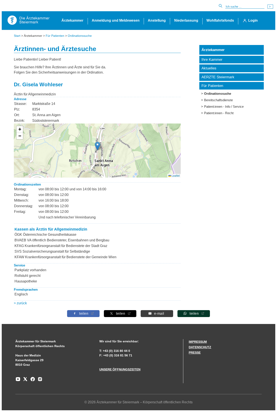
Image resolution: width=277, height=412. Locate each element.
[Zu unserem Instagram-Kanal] (39, 380)
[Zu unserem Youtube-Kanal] (18, 380)
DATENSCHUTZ (200, 347)
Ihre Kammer (211, 60)
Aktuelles (208, 68)
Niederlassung (186, 20)
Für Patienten (55, 35)
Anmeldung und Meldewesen (116, 20)
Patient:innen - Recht (219, 113)
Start (17, 35)
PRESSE (195, 352)
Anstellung (157, 20)
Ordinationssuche (80, 35)
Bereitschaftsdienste (218, 100)
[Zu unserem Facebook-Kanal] (31, 380)
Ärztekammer (72, 20)
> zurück (20, 303)
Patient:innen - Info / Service (224, 106)
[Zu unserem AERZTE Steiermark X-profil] (24, 380)
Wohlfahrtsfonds (220, 20)
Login (253, 20)
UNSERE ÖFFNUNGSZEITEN (119, 369)
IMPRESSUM (198, 341)
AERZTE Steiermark (217, 77)
